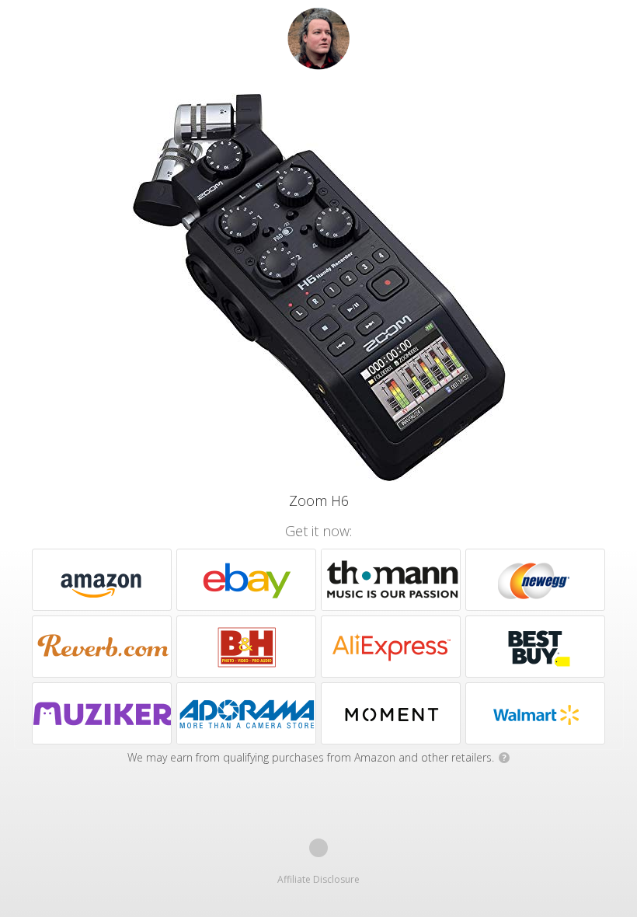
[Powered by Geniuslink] (318, 848)
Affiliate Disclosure (318, 879)
